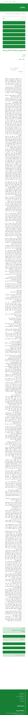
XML (21, 639)
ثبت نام (5, 2)
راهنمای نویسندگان (20, 35)
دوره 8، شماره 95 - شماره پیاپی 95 (18, 630)
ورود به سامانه (11, 2)
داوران (23, 43)
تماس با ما (22, 47)
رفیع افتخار (23, 56)
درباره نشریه (21, 695)
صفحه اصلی (23, 14)
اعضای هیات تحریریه (20, 696)
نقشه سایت (22, 701)
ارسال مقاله (22, 39)
